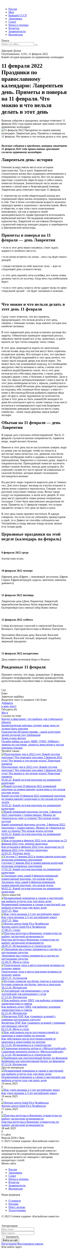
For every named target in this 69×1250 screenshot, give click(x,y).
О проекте (14, 1200)
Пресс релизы (16, 1207)
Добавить (8, 704)
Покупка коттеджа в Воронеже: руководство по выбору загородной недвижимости (30, 1123)
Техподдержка (17, 1210)
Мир (11, 12)
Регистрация (9, 1243)
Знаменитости (17, 31)
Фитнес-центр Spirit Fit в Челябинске (23, 1105)
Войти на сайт (10, 1240)
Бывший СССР (17, 15)
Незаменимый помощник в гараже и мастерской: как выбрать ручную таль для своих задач (33, 1079)
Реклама (13, 1203)
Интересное (15, 34)
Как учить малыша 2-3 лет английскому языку (29, 1093)
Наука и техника (18, 24)
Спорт (12, 21)
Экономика (15, 18)
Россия (12, 8)
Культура (13, 28)
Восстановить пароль (30, 1243)
